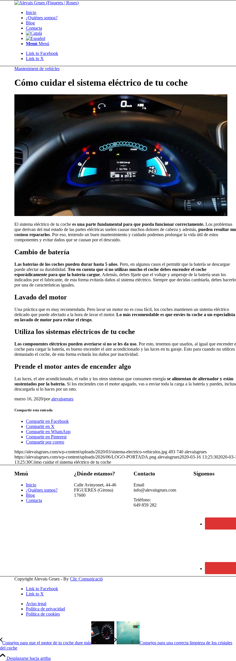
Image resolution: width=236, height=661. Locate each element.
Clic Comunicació (86, 578)
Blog (30, 495)
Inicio (31, 484)
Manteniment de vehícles (37, 68)
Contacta (34, 500)
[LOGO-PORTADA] (46, 2)
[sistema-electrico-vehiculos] (120, 214)
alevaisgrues (62, 398)
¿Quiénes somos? (42, 490)
